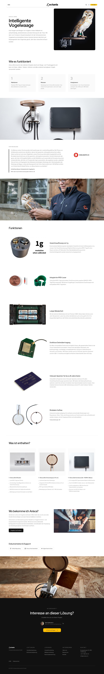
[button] (9, 4)
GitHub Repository (16, 548)
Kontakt (94, 4)
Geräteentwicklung (31, 650)
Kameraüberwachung (50, 654)
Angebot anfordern (16, 530)
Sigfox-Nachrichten (48, 548)
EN (89, 4)
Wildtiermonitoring (49, 652)
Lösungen (48, 647)
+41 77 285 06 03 (84, 654)
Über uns (65, 650)
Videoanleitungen (54, 419)
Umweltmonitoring (49, 650)
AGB (10, 661)
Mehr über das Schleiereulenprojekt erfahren (22, 171)
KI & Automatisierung (32, 652)
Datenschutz (16, 661)
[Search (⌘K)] (86, 4)
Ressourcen (65, 652)
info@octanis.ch (84, 656)
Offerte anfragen (50, 630)
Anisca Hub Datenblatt (31, 548)
